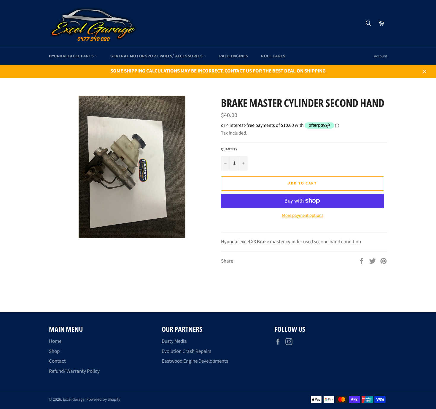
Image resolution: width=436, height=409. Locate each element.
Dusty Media (174, 341)
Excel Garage (74, 399)
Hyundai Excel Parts (72, 56)
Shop (54, 351)
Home (55, 341)
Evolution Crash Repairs (186, 351)
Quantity (229, 149)
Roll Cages (273, 56)
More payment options (302, 216)
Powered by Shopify (103, 399)
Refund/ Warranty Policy (74, 371)
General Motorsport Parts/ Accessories (157, 56)
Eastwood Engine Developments (195, 361)
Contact (57, 361)
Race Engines (233, 56)
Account (380, 56)
